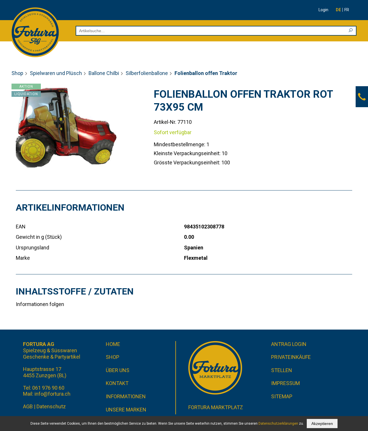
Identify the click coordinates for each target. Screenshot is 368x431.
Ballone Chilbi (104, 73)
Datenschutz (51, 406)
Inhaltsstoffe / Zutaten (75, 291)
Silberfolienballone (147, 73)
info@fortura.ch (52, 394)
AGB (28, 406)
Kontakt (117, 383)
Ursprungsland (32, 248)
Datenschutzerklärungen (278, 424)
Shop (17, 73)
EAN (21, 227)
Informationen (126, 396)
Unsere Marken (126, 410)
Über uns (117, 370)
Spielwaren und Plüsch (56, 73)
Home (113, 344)
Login (323, 9)
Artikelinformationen (70, 207)
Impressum (285, 383)
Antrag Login (288, 344)
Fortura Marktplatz (215, 407)
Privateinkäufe (291, 357)
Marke (23, 258)
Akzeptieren (322, 423)
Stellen (281, 370)
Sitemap (281, 396)
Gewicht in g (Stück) (39, 237)
